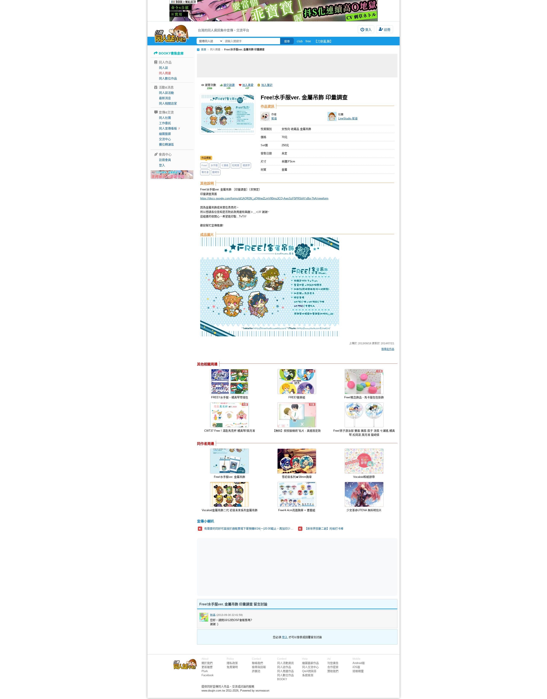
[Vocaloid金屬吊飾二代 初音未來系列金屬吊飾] (229, 494)
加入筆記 (266, 85)
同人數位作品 (168, 78)
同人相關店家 (168, 103)
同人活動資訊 (285, 663)
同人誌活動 (166, 92)
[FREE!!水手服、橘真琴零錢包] (229, 381)
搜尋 (287, 41)
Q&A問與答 (309, 671)
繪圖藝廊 (165, 133)
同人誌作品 (284, 667)
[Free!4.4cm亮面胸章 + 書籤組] (296, 494)
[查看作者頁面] (265, 116)
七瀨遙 (224, 165)
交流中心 (165, 139)
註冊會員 (165, 160)
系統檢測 (307, 675)
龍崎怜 (215, 172)
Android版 (359, 663)
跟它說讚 (229, 85)
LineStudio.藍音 (348, 118)
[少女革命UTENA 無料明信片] (364, 494)
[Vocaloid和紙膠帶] (364, 461)
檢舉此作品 (387, 349)
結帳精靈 (358, 671)
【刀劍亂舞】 (323, 41)
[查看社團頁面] (332, 116)
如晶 (213, 615)
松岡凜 (235, 165)
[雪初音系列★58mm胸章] (296, 461)
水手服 (214, 165)
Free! (204, 165)
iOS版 (356, 667)
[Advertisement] (297, 65)
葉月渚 (205, 172)
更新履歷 (207, 667)
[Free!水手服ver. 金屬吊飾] (229, 461)
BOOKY (282, 679)
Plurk (204, 671)
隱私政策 (232, 663)
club (300, 41)
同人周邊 (165, 73)
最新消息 (165, 98)
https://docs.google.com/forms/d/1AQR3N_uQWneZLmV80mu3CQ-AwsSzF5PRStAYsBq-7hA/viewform (264, 198)
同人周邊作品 (285, 671)
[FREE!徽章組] (296, 381)
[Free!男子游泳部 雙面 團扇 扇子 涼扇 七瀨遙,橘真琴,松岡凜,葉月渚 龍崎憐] (364, 414)
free (308, 41)
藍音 (274, 118)
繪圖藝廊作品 (310, 663)
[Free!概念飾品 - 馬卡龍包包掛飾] (364, 381)
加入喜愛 (247, 85)
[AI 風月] (172, 176)
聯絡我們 (257, 663)
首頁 (203, 49)
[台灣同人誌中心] (171, 33)
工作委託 (165, 123)
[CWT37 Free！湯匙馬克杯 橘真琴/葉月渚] (229, 414)
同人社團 (165, 117)
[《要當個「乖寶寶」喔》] (273, 10)
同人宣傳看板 (168, 128)
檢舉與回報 (259, 667)
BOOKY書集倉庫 (171, 53)
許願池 (256, 671)
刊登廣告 (332, 663)
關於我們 (207, 663)
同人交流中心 (310, 667)
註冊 (387, 29)
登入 (368, 29)
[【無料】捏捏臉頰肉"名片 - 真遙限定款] (296, 414)
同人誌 (163, 67)
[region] (264, 566)
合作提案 (332, 667)
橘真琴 (246, 165)
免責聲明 (232, 667)
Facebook (207, 675)
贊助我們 (332, 671)
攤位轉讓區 (166, 144)
